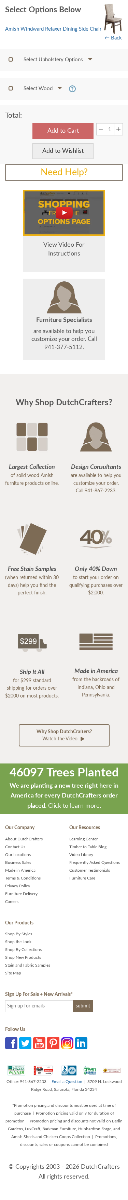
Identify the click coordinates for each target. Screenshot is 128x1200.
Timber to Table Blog (87, 847)
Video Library (81, 855)
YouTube (39, 1043)
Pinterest (53, 1043)
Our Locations (18, 855)
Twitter (25, 1043)
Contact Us (15, 847)
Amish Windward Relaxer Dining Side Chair (53, 29)
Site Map (13, 973)
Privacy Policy (17, 886)
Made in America (20, 870)
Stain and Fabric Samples (27, 965)
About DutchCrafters (24, 839)
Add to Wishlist (63, 151)
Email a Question (67, 1082)
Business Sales (18, 862)
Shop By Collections (23, 950)
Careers (11, 902)
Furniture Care (82, 878)
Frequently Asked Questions (94, 862)
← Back (113, 37)
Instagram (67, 1043)
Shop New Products (23, 957)
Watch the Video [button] (64, 735)
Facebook (11, 1043)
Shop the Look (18, 942)
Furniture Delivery (21, 894)
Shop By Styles (18, 934)
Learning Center (83, 839)
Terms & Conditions (23, 878)
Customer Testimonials (89, 870)
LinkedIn (81, 1043)
